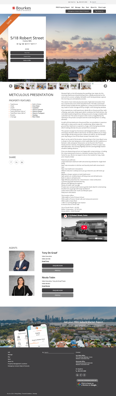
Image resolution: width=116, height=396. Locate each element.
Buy (83, 7)
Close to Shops (37, 111)
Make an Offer (27, 60)
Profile (57, 270)
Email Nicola (46, 286)
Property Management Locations (17, 363)
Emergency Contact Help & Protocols (18, 366)
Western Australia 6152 (82, 358)
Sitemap (35, 393)
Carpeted (35, 108)
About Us (94, 7)
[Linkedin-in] (77, 375)
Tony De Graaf (49, 252)
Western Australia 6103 (82, 364)
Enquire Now (27, 56)
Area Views (36, 106)
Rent (87, 7)
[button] (32, 136)
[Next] (112, 48)
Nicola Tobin (48, 277)
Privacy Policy (18, 393)
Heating (34, 115)
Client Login (102, 7)
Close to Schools (37, 110)
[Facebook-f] (80, 375)
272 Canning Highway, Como (84, 357)
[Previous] (4, 48)
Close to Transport (38, 113)
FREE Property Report (63, 7)
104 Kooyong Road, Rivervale (84, 363)
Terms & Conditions (27, 393)
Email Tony (45, 261)
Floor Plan (27, 52)
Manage (77, 7)
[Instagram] (84, 375)
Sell (72, 7)
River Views (36, 117)
